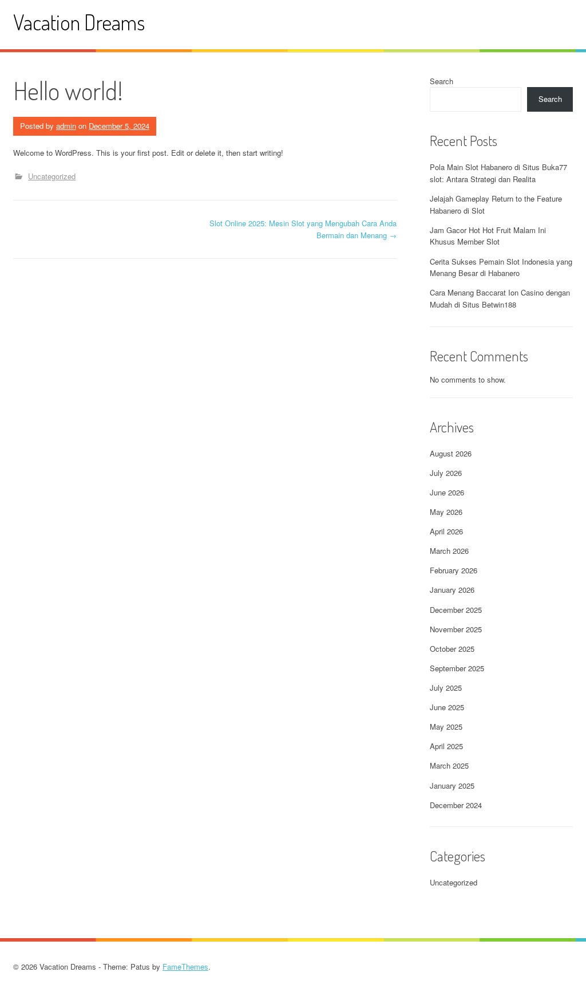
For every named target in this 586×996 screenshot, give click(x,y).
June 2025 (447, 707)
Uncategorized (52, 176)
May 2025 (446, 726)
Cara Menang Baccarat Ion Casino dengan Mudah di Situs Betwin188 (500, 298)
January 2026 (452, 589)
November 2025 (456, 629)
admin (66, 125)
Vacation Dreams (79, 22)
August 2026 (451, 453)
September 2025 (457, 668)
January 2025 (452, 785)
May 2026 (446, 511)
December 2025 (456, 609)
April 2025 (446, 746)
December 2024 (456, 805)
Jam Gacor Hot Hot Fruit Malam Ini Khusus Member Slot (488, 236)
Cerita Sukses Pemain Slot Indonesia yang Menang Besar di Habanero (501, 267)
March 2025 (449, 765)
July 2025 (446, 687)
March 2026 (449, 550)
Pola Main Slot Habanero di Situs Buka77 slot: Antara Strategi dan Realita (498, 173)
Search (441, 81)
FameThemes (185, 966)
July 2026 (446, 472)
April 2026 (446, 531)
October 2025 (452, 648)
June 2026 (447, 492)
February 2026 (453, 570)
